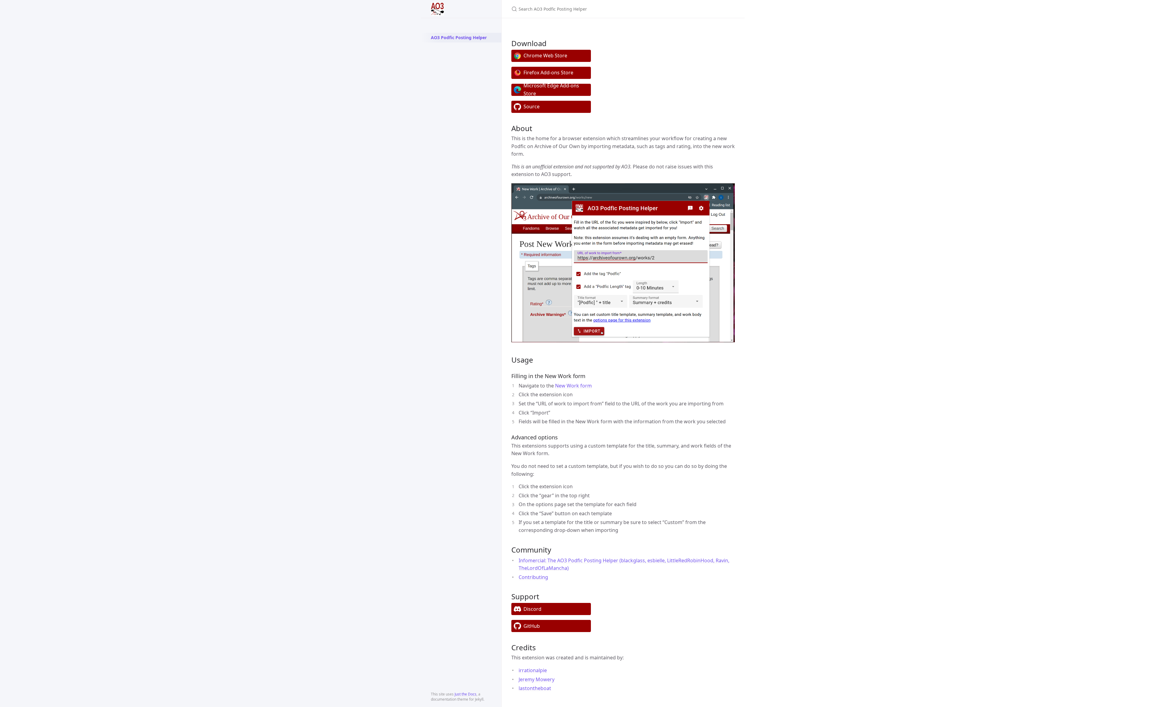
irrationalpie (533, 670)
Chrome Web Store (545, 55)
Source (531, 106)
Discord (532, 609)
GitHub (531, 626)
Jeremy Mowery (536, 679)
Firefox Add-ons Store (548, 72)
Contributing (533, 577)
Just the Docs (465, 694)
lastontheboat (535, 688)
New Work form (573, 385)
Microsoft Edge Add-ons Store (551, 90)
